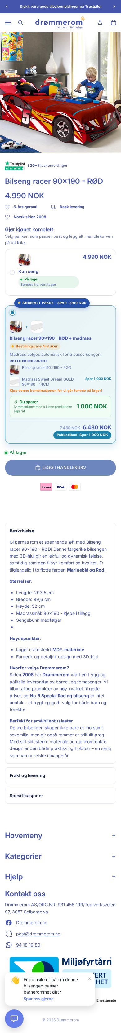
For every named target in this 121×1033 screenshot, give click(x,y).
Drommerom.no (31, 922)
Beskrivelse (22, 530)
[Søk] (20, 22)
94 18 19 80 (28, 944)
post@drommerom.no (38, 933)
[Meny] (8, 23)
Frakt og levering (27, 775)
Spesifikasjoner (26, 795)
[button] (14, 1018)
